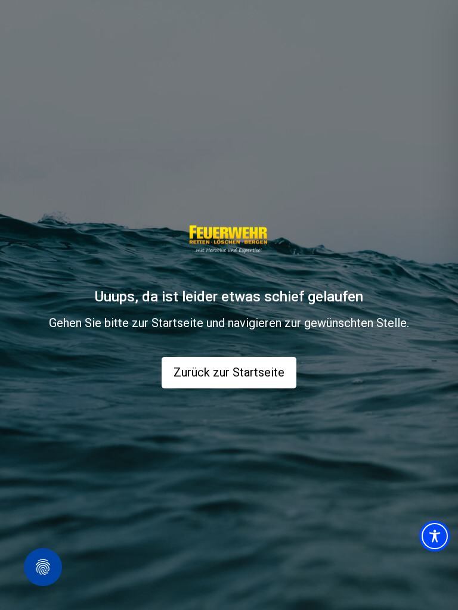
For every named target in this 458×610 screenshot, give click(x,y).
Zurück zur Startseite (229, 372)
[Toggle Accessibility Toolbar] (434, 536)
